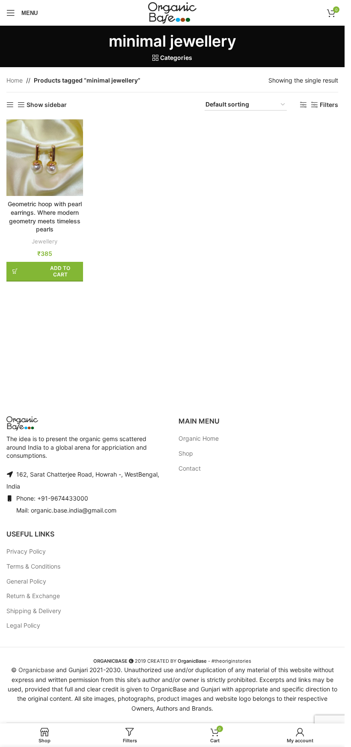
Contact (189, 468)
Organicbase (36, 669)
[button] (44, 272)
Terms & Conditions (33, 566)
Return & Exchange (33, 595)
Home (14, 80)
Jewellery (44, 241)
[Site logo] (172, 13)
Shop (185, 453)
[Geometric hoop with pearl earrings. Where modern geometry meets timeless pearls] (44, 157)
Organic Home (198, 438)
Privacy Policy (26, 551)
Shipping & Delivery (33, 610)
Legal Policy (23, 625)
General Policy (26, 581)
